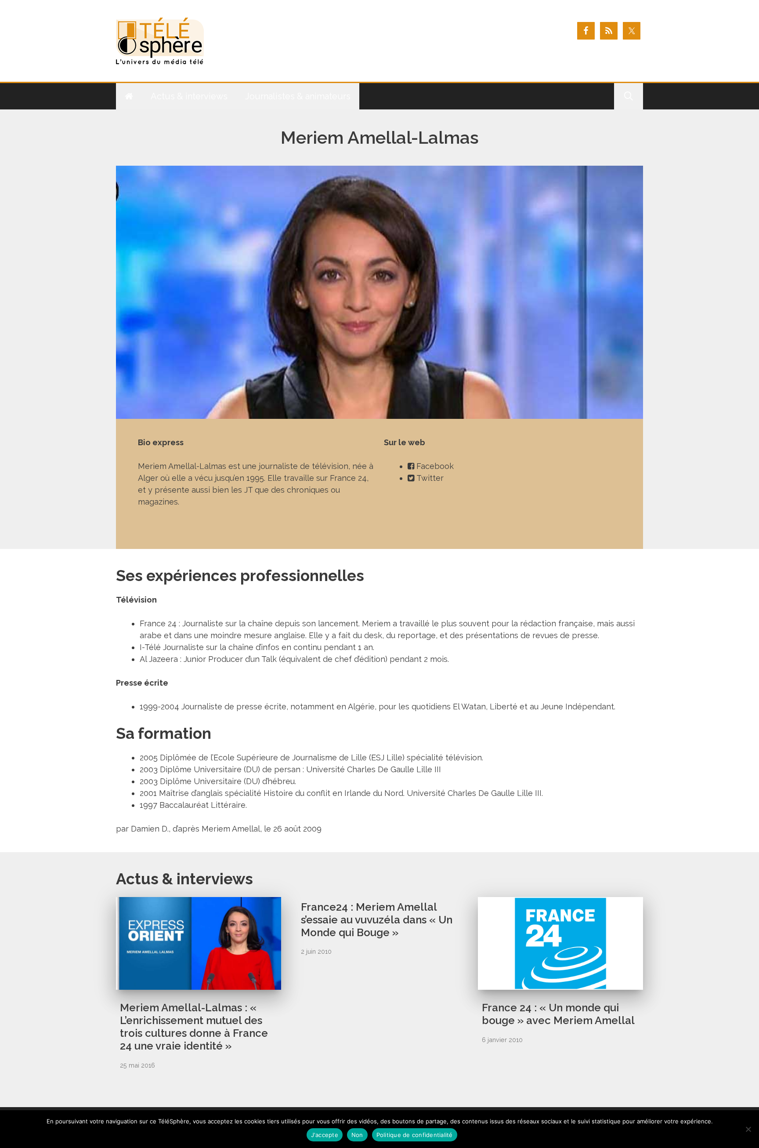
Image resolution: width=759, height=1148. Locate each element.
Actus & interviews (189, 96)
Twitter (430, 478)
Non (357, 1134)
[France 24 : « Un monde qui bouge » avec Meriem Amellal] (560, 983)
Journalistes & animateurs (298, 96)
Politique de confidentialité (414, 1134)
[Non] (748, 1129)
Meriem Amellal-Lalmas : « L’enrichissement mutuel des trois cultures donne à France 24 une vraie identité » (194, 1026)
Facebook (435, 466)
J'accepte (324, 1134)
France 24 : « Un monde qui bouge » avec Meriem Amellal (558, 1014)
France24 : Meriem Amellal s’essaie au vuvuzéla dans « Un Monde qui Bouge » (376, 920)
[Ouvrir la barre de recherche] (628, 96)
